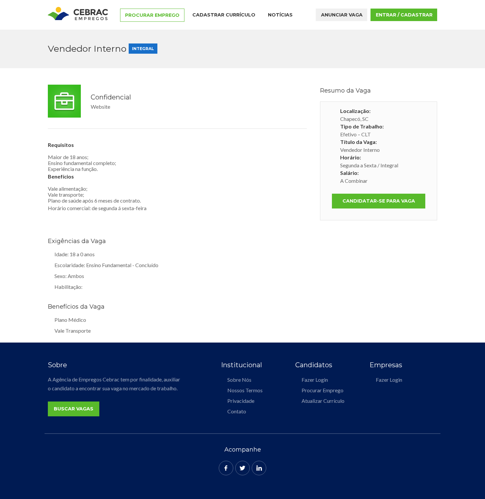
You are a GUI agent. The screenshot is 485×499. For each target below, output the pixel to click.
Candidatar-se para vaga (378, 201)
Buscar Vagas (73, 409)
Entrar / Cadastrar (404, 15)
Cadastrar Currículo (223, 15)
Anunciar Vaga (342, 15)
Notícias (280, 15)
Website (100, 106)
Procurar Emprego (152, 15)
